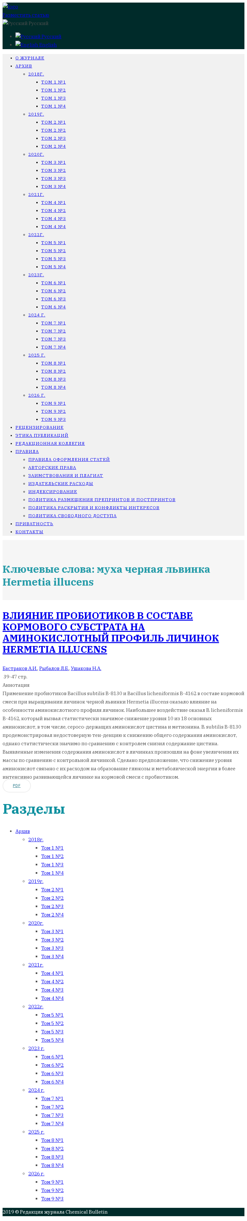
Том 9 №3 (53, 419)
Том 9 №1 (53, 403)
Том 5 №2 (53, 250)
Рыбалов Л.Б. (54, 668)
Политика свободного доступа (72, 515)
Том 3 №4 (53, 186)
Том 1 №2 (53, 90)
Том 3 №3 (53, 178)
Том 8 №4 (53, 387)
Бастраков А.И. (20, 668)
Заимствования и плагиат (65, 475)
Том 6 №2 (53, 291)
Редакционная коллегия (50, 443)
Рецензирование (39, 427)
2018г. (36, 74)
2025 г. (36, 355)
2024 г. (36, 315)
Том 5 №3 (53, 258)
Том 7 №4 (53, 347)
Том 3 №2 (53, 170)
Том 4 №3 (53, 218)
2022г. (36, 234)
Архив (23, 66)
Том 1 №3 (53, 98)
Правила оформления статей (69, 459)
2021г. (36, 194)
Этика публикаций (42, 435)
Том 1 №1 (53, 82)
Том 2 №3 (53, 138)
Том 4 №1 (53, 202)
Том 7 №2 (53, 331)
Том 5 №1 (53, 242)
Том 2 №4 (53, 146)
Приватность (34, 523)
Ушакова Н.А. (86, 668)
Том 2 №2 (53, 130)
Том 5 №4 (53, 267)
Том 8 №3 (53, 379)
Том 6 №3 (53, 299)
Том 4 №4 (53, 226)
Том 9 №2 (53, 411)
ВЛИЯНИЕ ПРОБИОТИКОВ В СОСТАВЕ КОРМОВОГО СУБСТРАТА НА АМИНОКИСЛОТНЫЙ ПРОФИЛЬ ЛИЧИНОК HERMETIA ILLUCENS (111, 632)
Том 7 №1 (53, 323)
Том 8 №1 (53, 363)
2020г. (36, 154)
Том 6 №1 (53, 283)
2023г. (36, 275)
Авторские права (52, 467)
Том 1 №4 (53, 106)
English (47, 45)
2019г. (36, 114)
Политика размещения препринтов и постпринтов (102, 499)
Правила (27, 451)
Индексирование (52, 491)
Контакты (29, 532)
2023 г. (36, 1048)
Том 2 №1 (53, 122)
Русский (51, 36)
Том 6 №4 (53, 307)
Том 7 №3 (53, 339)
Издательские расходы (60, 483)
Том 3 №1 (53, 162)
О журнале (29, 58)
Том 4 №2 (53, 210)
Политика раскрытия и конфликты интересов (94, 507)
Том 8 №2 (53, 371)
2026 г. (36, 395)
